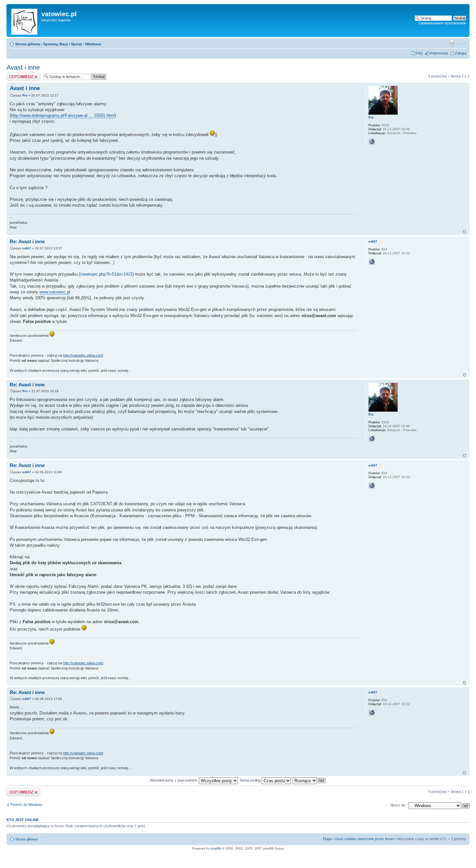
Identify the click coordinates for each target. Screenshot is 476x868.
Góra (464, 232)
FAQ (419, 53)
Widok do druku (451, 43)
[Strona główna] (24, 20)
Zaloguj (460, 53)
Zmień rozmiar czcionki (461, 43)
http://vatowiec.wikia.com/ (83, 355)
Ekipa (327, 839)
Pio (25, 95)
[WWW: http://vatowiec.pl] (371, 141)
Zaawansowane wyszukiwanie (442, 23)
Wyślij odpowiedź (19, 74)
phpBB (216, 848)
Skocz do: (398, 805)
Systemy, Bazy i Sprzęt (62, 44)
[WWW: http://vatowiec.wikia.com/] (371, 261)
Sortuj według (251, 780)
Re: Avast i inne (27, 241)
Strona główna (27, 44)
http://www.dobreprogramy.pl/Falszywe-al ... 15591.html (63, 115)
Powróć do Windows (26, 804)
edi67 (26, 248)
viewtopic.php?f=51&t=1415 (106, 274)
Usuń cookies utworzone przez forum (364, 839)
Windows (93, 44)
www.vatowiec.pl (55, 292)
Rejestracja (439, 53)
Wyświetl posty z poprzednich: (174, 780)
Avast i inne (23, 67)
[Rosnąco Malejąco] (309, 780)
